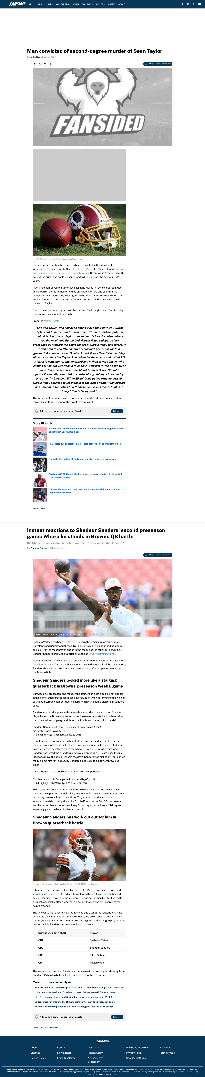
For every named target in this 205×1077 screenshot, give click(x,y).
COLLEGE (86, 4)
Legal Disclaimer (67, 1057)
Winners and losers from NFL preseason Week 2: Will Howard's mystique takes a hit (79, 987)
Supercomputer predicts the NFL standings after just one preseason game (75, 1002)
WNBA (76, 4)
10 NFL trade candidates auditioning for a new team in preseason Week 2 (73, 997)
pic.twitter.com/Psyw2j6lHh (49, 730)
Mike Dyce (36, 57)
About (34, 1047)
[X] (188, 4)
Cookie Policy (38, 1057)
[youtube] (199, 4)
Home (35, 508)
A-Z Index (164, 1047)
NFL (31, 4)
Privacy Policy (134, 1052)
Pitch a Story (95, 1052)
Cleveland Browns (43, 664)
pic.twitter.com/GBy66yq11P (78, 779)
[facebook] (182, 4)
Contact (62, 1047)
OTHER (99, 4)
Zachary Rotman (39, 548)
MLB (39, 4)
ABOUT (121, 4)
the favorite (70, 641)
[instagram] (194, 4)
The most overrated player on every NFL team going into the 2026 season (74, 1006)
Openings (93, 1047)
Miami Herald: (52, 320)
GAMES (112, 4)
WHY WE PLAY (63, 4)
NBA (49, 4)
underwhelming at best (102, 653)
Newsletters (64, 1052)
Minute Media (17, 1069)
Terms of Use (167, 1052)
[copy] (50, 64)
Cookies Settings (136, 1057)
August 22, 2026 (72, 734)
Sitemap (35, 1052)
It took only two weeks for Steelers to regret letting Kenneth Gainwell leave (75, 992)
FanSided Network (137, 1047)
